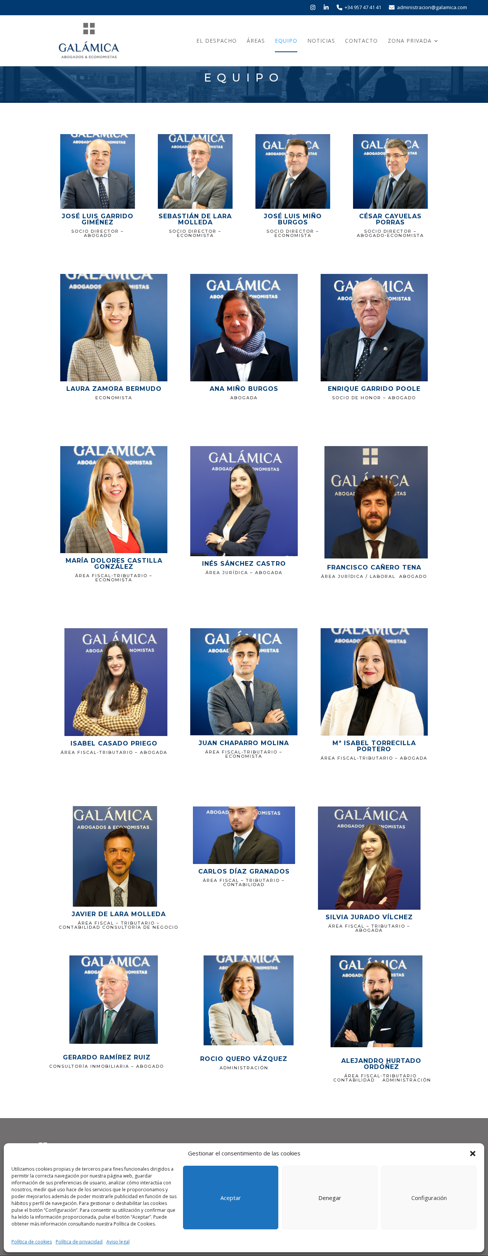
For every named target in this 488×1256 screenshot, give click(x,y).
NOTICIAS (321, 41)
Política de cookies (31, 1241)
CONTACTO (361, 41)
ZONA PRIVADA (410, 41)
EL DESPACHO (216, 41)
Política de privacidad (79, 1241)
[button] (473, 1153)
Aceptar (230, 1198)
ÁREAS (256, 41)
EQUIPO (286, 41)
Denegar (329, 1198)
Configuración (429, 1198)
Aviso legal (118, 1241)
